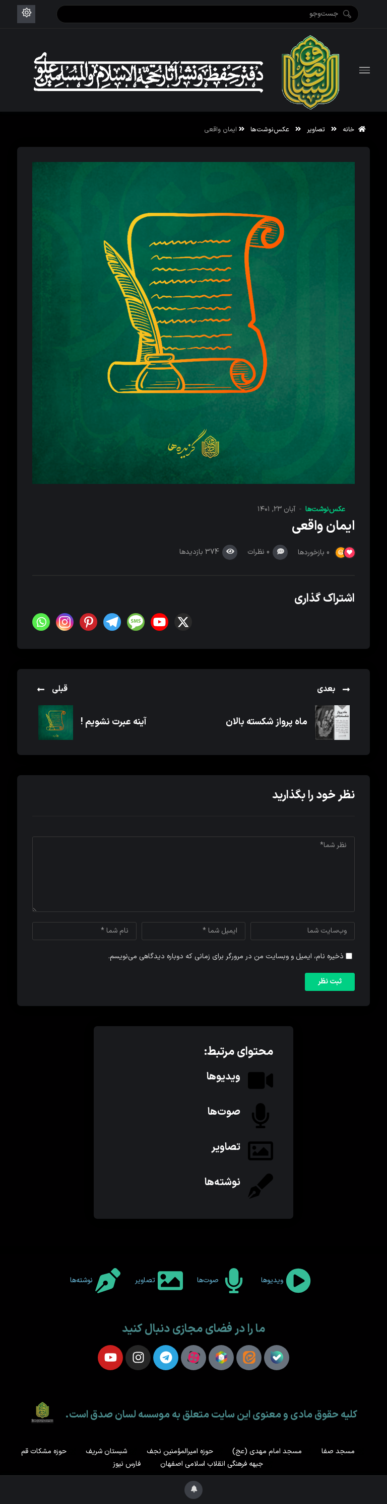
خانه (350, 129)
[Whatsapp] (41, 622)
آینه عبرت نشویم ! (114, 722)
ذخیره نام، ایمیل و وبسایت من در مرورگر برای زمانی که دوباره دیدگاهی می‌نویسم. (226, 956)
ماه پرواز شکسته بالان (266, 722)
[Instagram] (65, 622)
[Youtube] (159, 622)
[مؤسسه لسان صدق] (188, 70)
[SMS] (136, 622)
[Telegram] (112, 622)
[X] (183, 622)
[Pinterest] (88, 622)
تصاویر (316, 129)
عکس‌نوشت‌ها (269, 129)
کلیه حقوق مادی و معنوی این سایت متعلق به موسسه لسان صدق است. (211, 1415)
